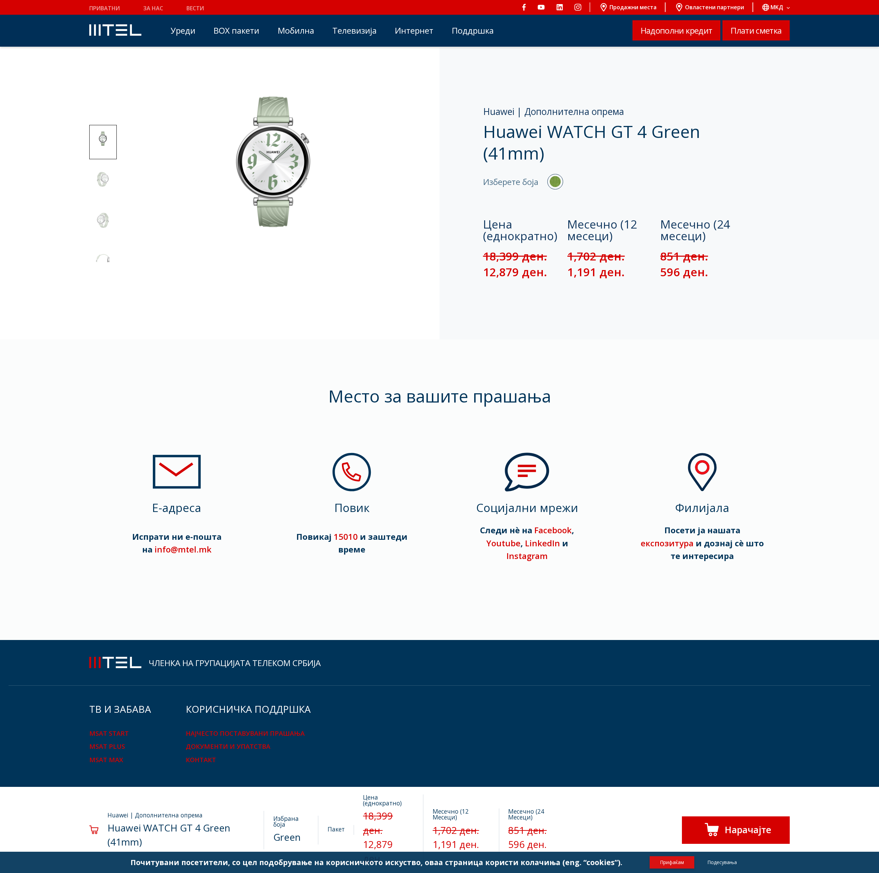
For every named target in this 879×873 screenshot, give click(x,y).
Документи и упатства (228, 746)
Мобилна (296, 30)
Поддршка (473, 30)
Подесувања (722, 862)
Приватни (104, 8)
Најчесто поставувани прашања (245, 733)
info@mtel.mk (183, 549)
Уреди (183, 30)
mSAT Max (106, 759)
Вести (195, 8)
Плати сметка (756, 30)
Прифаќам (672, 862)
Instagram (527, 555)
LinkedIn (542, 543)
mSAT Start (109, 733)
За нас (153, 8)
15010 (346, 536)
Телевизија (354, 30)
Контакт (201, 759)
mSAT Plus (107, 746)
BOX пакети (236, 30)
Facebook (553, 530)
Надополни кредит (676, 30)
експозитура (667, 543)
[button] (103, 142)
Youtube (503, 543)
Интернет (414, 30)
